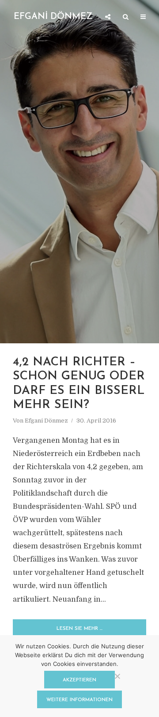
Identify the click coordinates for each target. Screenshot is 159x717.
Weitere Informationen (79, 700)
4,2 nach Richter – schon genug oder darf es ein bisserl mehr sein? (79, 384)
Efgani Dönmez (46, 420)
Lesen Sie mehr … (79, 628)
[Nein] (117, 676)
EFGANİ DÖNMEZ (53, 16)
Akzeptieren (79, 680)
